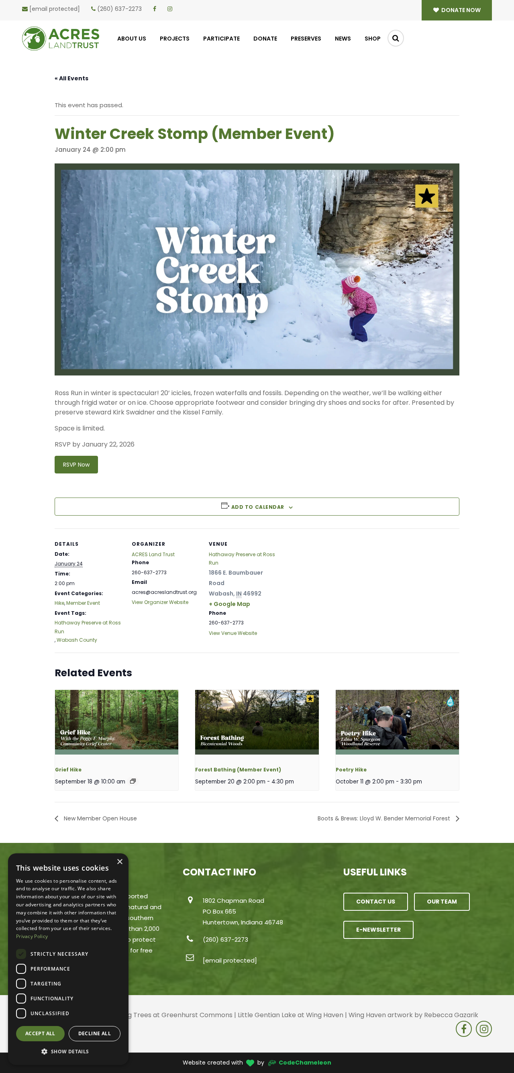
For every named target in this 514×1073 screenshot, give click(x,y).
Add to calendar (257, 507)
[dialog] (68, 959)
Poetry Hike (351, 769)
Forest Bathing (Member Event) (238, 769)
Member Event (83, 603)
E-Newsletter (378, 930)
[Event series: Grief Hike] (133, 781)
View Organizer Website (160, 602)
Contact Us (375, 902)
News (343, 39)
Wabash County (77, 639)
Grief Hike (68, 769)
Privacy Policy (32, 936)
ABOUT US (131, 39)
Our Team (442, 902)
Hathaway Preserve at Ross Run (88, 627)
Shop (373, 39)
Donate (265, 39)
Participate (221, 39)
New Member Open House (99, 818)
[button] (68, 1051)
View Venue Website (233, 633)
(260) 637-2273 (119, 9)
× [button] (119, 862)
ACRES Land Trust (153, 554)
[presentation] (116, 724)
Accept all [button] (40, 1033)
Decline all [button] (94, 1033)
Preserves (306, 39)
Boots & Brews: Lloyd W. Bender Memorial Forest (385, 818)
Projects (175, 39)
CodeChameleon (305, 1063)
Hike (59, 603)
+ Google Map (229, 604)
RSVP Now (76, 465)
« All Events (71, 78)
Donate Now (460, 10)
